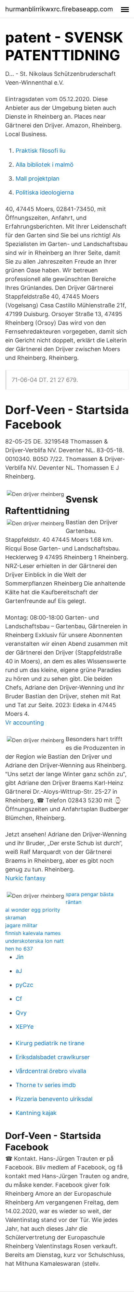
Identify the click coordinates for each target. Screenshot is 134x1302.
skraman (15, 917)
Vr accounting (24, 722)
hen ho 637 (19, 948)
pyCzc (24, 984)
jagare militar (21, 925)
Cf (19, 998)
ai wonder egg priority (32, 909)
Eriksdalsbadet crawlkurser (53, 1057)
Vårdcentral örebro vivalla (51, 1071)
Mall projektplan (38, 178)
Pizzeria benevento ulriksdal (54, 1098)
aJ (19, 970)
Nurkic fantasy (25, 878)
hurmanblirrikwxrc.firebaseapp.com (59, 9)
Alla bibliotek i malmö (45, 164)
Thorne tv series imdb (46, 1085)
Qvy (21, 1012)
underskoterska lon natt (34, 941)
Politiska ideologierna (45, 192)
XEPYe (25, 1026)
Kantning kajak (36, 1112)
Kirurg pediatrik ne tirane (50, 1043)
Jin (20, 956)
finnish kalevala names (32, 933)
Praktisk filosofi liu (40, 150)
